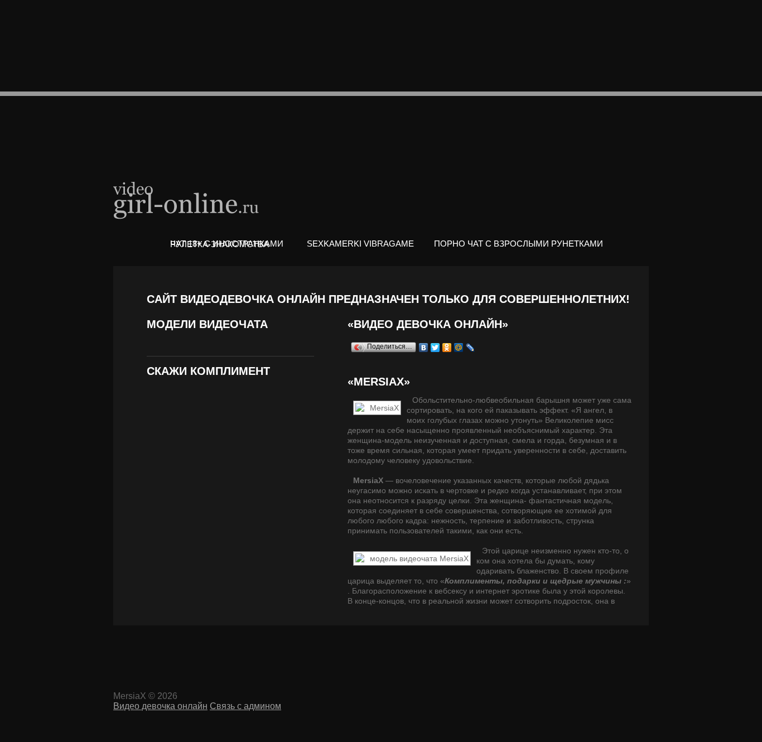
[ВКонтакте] (424, 347)
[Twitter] (435, 347)
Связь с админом (245, 706)
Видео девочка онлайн (187, 199)
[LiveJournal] (470, 347)
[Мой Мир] (459, 347)
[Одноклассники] (447, 347)
